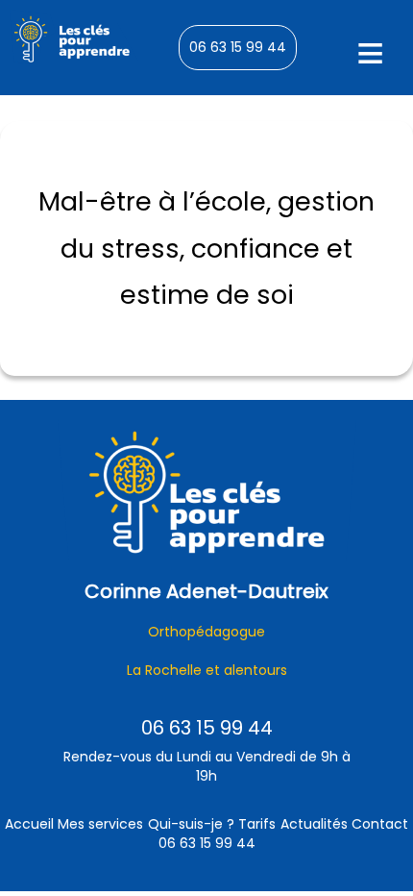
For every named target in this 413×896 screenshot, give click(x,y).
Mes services (100, 824)
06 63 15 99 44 (237, 47)
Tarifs (257, 824)
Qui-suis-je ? (191, 824)
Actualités (314, 824)
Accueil (29, 824)
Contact (380, 824)
